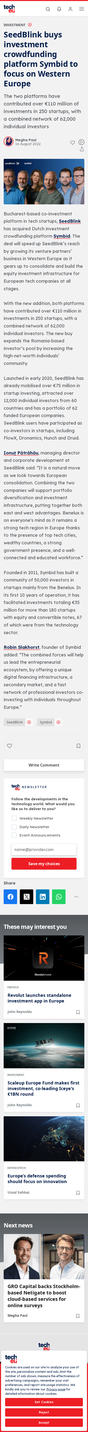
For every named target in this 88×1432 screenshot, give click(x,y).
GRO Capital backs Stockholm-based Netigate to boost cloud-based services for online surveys (44, 1296)
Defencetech (16, 1168)
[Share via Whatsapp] (60, 896)
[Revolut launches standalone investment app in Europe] (44, 958)
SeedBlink (70, 221)
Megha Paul (17, 1315)
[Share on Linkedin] (44, 896)
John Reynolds (20, 1011)
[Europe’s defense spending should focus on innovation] (44, 1139)
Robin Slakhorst (21, 647)
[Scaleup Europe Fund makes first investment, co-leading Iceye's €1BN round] (44, 1045)
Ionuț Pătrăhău (21, 453)
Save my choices (44, 863)
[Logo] (12, 8)
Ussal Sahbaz (19, 1192)
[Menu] (81, 9)
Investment (14, 25)
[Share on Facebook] (12, 896)
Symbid (62, 236)
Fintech (13, 987)
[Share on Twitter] (28, 896)
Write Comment (44, 765)
